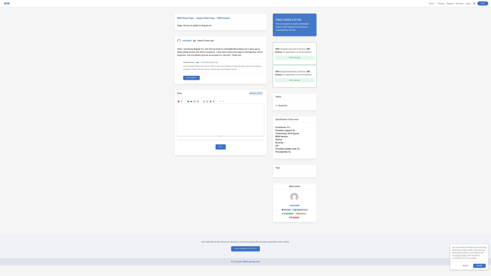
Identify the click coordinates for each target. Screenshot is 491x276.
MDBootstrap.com (251, 261)
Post (220, 147)
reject (465, 266)
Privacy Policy (461, 255)
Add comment (192, 78)
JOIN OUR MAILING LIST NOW (244, 248)
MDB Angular (223, 18)
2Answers (301, 214)
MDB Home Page (185, 18)
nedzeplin (187, 40)
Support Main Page (205, 18)
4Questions (287, 214)
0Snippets (294, 217)
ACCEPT (479, 266)
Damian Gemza (189, 62)
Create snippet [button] (257, 93)
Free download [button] (294, 58)
